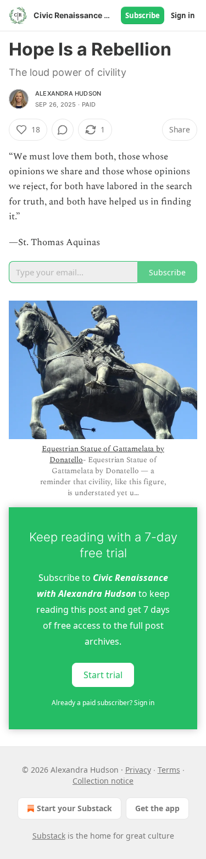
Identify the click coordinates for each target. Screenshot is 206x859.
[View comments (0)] (63, 130)
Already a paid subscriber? (103, 702)
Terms (169, 769)
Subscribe (142, 15)
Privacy (138, 769)
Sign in (183, 15)
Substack (48, 835)
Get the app (157, 808)
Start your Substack (74, 808)
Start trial (103, 675)
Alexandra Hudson (68, 93)
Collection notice (103, 780)
